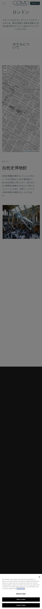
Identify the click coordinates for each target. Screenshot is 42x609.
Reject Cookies (21, 599)
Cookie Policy (21, 588)
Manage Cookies (21, 593)
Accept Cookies (21, 605)
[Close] (39, 577)
